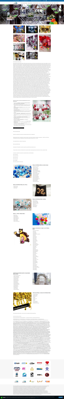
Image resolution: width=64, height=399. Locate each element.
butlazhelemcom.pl (42, 392)
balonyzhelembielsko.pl (45, 391)
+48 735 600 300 (17, 0)
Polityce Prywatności (37, 397)
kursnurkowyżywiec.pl (15, 388)
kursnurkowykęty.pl (39, 386)
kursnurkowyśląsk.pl (33, 387)
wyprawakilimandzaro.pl (37, 393)
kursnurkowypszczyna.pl (16, 387)
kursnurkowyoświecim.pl (44, 386)
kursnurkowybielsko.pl (15, 386)
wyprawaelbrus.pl (42, 393)
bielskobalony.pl (33, 391)
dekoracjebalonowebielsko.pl (31, 392)
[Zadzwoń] (1, 398)
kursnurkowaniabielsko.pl (43, 388)
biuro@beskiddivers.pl (25, 0)
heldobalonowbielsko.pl (15, 392)
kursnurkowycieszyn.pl (20, 386)
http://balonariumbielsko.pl (29, 317)
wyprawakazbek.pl (33, 393)
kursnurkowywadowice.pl (43, 387)
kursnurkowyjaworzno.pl (34, 386)
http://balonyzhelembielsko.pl (36, 317)
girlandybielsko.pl (46, 392)
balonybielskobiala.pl (24, 391)
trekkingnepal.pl (49, 393)
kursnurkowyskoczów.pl (21, 387)
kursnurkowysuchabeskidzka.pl (27, 387)
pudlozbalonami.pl (20, 392)
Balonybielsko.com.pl (20, 391)
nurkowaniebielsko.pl (20, 388)
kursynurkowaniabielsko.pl (37, 388)
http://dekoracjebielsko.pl (33, 313)
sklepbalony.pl (36, 391)
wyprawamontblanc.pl (28, 393)
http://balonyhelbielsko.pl (23, 317)
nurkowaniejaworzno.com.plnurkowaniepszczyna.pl (28, 388)
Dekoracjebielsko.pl (15, 391)
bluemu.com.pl (14, 393)
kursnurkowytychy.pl (38, 387)
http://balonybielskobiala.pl (16, 317)
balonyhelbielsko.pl (29, 391)
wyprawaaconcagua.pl (19, 393)
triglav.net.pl (45, 393)
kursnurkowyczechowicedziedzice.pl (27, 386)
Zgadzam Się (60, 397)
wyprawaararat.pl (23, 393)
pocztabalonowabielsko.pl (25, 392)
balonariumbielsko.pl (40, 391)
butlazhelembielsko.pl (37, 392)
